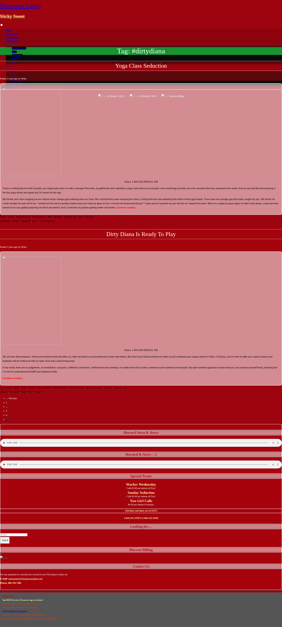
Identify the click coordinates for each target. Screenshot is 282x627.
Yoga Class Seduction (141, 65)
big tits (4, 217)
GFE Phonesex (39, 217)
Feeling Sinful (13, 37)
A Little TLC (12, 41)
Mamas (15, 59)
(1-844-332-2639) (150, 518)
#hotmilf (16, 221)
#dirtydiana (6, 221)
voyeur (81, 217)
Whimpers (17, 55)
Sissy (14, 52)
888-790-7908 (14, 583)
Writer (24, 78)
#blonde (4, 392)
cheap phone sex (23, 217)
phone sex (39, 392)
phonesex (58, 217)
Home (9, 30)
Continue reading (127, 207)
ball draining (6, 387)
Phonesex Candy (20, 5)
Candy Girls (12, 34)
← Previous (11, 398)
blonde (11, 217)
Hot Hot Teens (19, 48)
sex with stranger (47, 221)
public (35, 221)
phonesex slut (70, 217)
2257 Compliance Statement (14, 611)
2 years (10, 78)
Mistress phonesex (94, 387)
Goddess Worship (76, 387)
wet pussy (89, 217)
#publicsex (26, 221)
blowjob (32, 387)
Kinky (24, 392)
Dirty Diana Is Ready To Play (141, 234)
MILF (50, 217)
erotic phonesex (44, 387)
